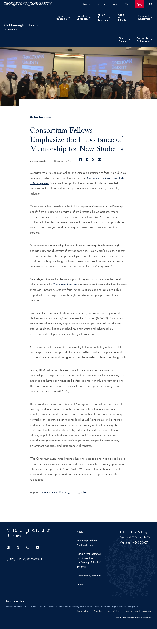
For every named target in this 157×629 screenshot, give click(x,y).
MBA (84, 492)
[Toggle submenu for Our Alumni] (128, 39)
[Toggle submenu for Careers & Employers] (152, 17)
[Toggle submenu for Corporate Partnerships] (152, 39)
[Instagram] (28, 547)
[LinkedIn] (87, 160)
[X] (93, 160)
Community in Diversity (55, 492)
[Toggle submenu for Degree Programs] (69, 17)
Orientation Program (65, 284)
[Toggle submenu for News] (104, 4)
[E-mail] (99, 160)
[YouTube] (37, 547)
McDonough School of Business (22, 28)
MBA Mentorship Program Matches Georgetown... (117, 606)
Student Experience (41, 116)
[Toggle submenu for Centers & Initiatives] (130, 17)
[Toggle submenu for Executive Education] (90, 17)
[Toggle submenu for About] (89, 4)
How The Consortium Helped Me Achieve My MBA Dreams (65, 606)
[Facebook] (81, 160)
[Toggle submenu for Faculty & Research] (110, 17)
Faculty (75, 492)
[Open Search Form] (151, 4)
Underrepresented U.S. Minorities (21, 606)
